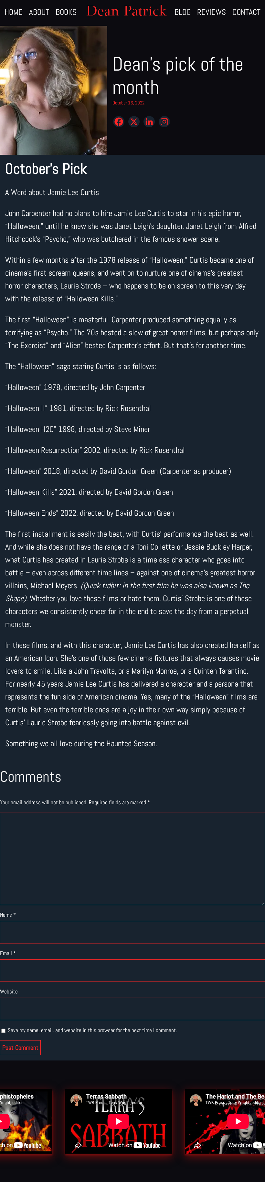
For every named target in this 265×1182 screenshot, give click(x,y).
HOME (14, 12)
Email (8, 953)
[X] (134, 121)
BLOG (183, 12)
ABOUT (39, 12)
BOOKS (66, 12)
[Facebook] (118, 121)
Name (8, 914)
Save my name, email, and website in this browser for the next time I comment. (92, 1030)
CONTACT (246, 12)
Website (9, 991)
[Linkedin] (149, 121)
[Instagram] (164, 121)
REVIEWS (211, 12)
